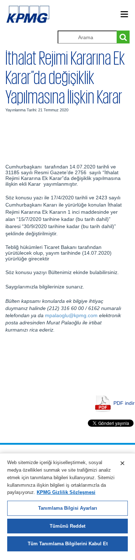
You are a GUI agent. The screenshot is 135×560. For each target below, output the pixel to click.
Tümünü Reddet (67, 526)
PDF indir (124, 403)
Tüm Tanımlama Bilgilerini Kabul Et (68, 543)
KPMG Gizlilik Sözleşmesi (66, 492)
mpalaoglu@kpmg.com (71, 315)
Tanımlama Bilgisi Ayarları (67, 508)
